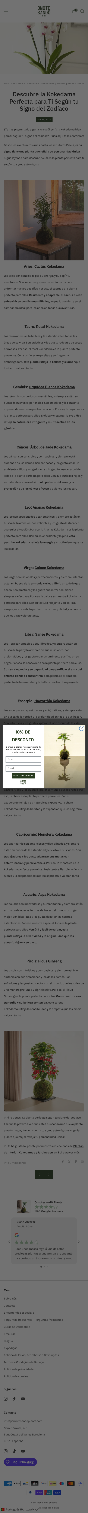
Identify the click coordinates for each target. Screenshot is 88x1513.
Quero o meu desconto (23, 775)
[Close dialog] (81, 728)
